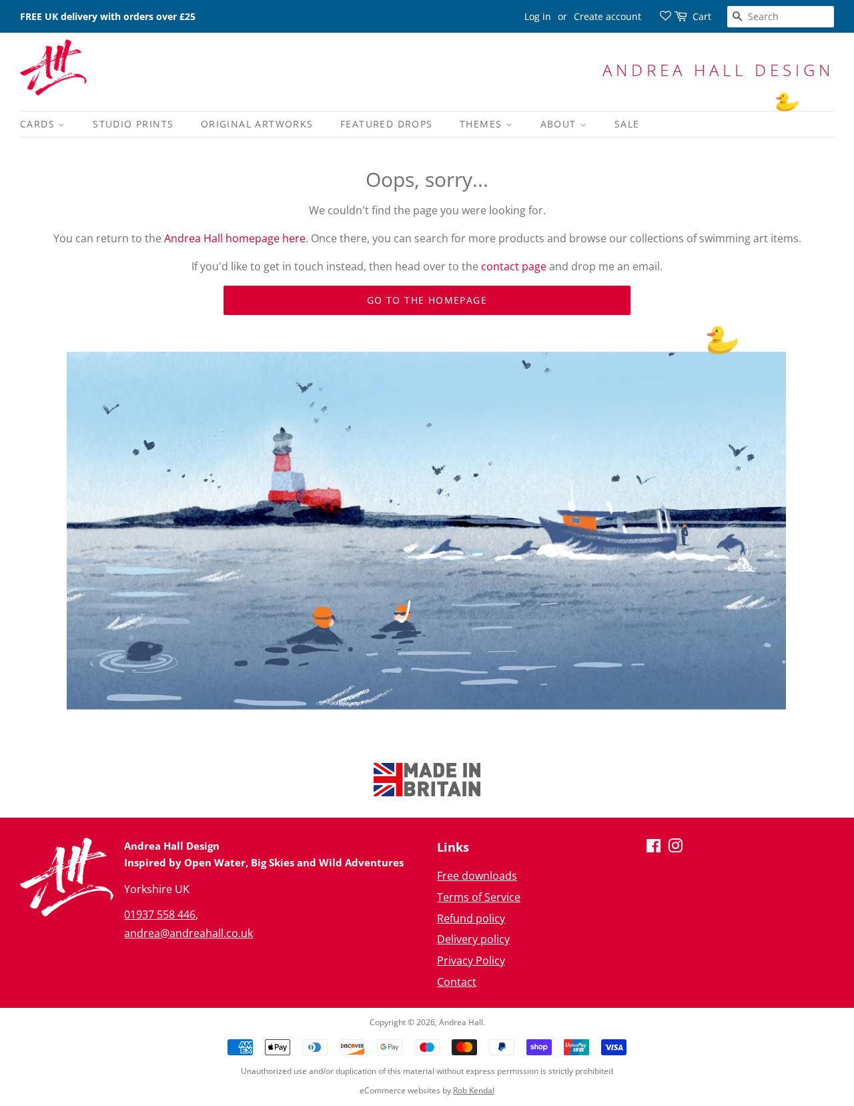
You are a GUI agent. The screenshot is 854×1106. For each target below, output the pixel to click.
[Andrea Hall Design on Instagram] (675, 847)
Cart (702, 16)
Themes (483, 123)
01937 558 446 (159, 914)
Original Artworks (257, 123)
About (560, 123)
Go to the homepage (427, 300)
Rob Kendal (473, 1090)
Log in (537, 16)
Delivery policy (473, 939)
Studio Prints (133, 123)
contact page (513, 266)
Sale (627, 123)
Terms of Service (478, 897)
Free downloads (477, 875)
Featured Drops (386, 123)
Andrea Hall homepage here (235, 238)
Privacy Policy (471, 960)
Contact (456, 982)
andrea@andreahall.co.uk (188, 933)
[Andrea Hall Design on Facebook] (653, 847)
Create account (607, 16)
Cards (39, 123)
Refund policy (471, 918)
